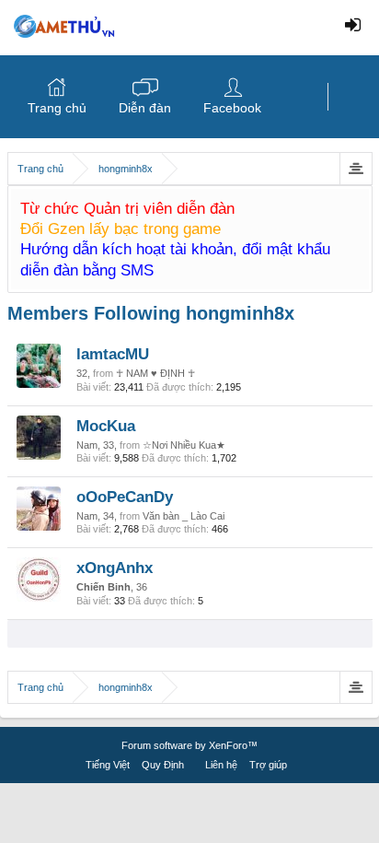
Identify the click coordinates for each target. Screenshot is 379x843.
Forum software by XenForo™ (189, 745)
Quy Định (163, 764)
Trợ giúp (268, 764)
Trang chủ (57, 107)
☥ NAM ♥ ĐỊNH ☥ (155, 373)
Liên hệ (221, 764)
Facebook (232, 107)
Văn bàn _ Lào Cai (183, 515)
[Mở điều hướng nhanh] (355, 168)
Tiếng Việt (108, 764)
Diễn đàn (145, 107)
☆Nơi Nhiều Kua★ (184, 445)
